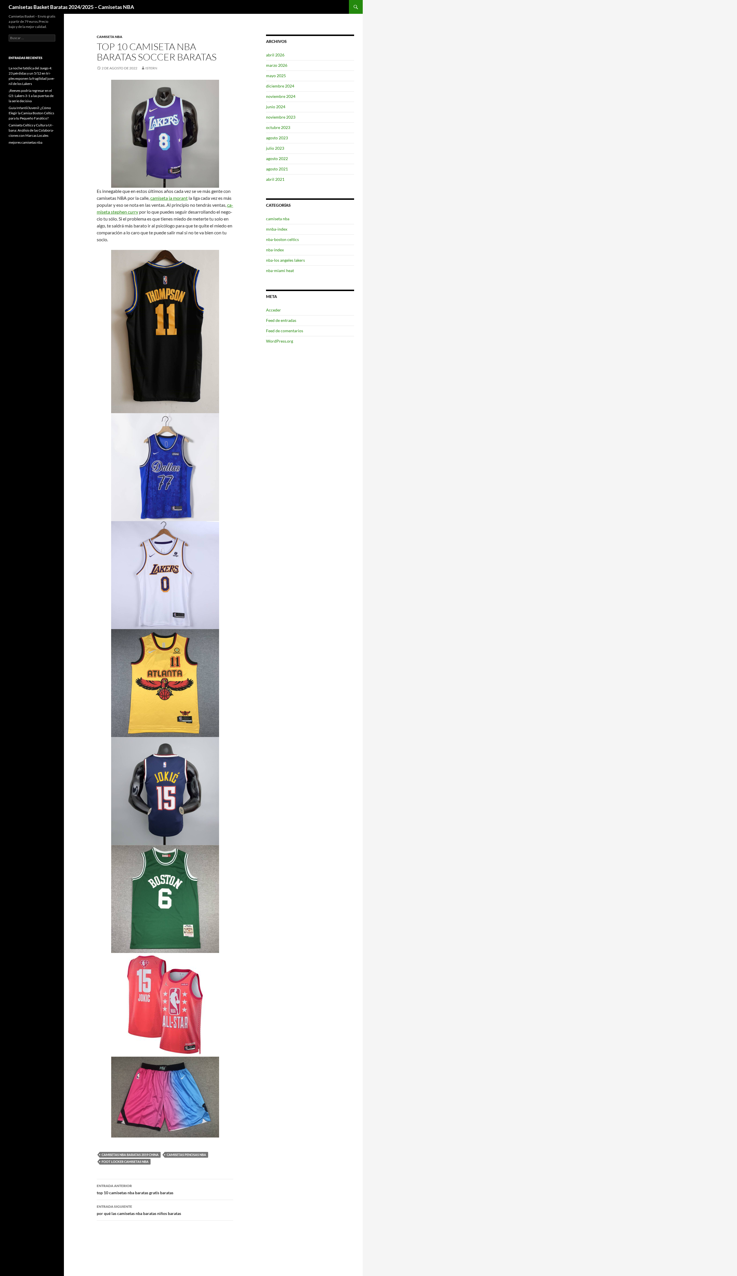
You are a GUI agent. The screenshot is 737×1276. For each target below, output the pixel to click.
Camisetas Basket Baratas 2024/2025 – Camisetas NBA (71, 7)
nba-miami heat (280, 270)
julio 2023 (275, 148)
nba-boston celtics (282, 239)
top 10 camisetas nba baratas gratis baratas (135, 1189)
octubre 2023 (278, 127)
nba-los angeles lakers (285, 260)
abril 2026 (275, 54)
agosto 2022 (277, 158)
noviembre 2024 (280, 96)
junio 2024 (275, 106)
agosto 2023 (277, 137)
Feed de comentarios (284, 330)
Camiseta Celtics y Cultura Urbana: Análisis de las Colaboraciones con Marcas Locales (31, 130)
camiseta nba (109, 37)
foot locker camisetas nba (125, 1161)
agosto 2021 (277, 168)
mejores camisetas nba (25, 142)
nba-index (275, 249)
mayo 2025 (276, 75)
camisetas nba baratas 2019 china (130, 1155)
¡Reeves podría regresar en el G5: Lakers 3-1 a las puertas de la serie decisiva (31, 95)
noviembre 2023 (280, 117)
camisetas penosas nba (186, 1155)
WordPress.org (279, 341)
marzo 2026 (276, 65)
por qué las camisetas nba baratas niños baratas (139, 1210)
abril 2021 (275, 179)
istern (151, 68)
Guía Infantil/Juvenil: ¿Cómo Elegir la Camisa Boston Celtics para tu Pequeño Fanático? (31, 113)
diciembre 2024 (280, 85)
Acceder (273, 309)
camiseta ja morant (169, 198)
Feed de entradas (281, 320)
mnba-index (276, 229)
